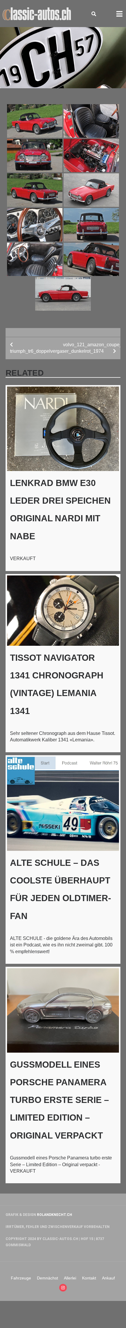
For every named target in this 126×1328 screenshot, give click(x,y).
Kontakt (89, 1278)
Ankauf (108, 1278)
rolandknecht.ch (54, 1215)
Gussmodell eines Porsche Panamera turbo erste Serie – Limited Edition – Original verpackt (59, 1100)
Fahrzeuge (21, 1278)
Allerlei (70, 1278)
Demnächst (47, 1278)
